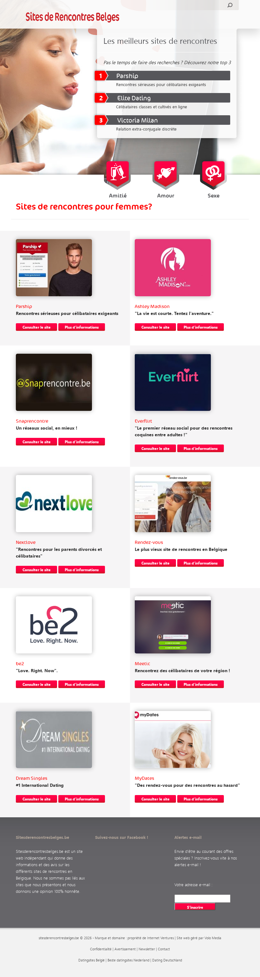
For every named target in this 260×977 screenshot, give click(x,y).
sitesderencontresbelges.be (59, 938)
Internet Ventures (160, 938)
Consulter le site (37, 327)
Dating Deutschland (167, 960)
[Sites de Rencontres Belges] (72, 17)
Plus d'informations (82, 327)
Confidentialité (101, 949)
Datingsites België (91, 960)
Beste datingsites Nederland (128, 960)
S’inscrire (195, 907)
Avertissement (125, 949)
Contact (164, 949)
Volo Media (213, 938)
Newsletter (147, 949)
